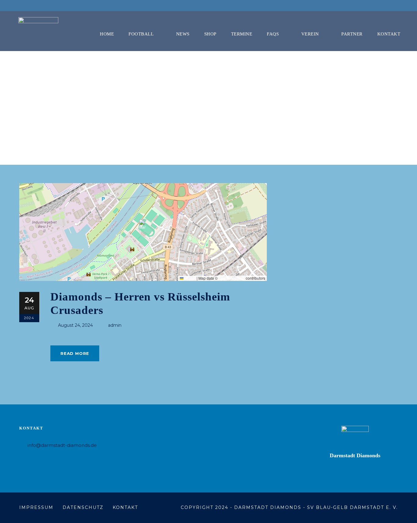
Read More (74, 353)
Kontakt (389, 33)
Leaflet (189, 278)
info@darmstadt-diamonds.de (62, 445)
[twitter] (393, 5)
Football (141, 33)
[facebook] (382, 5)
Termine (241, 33)
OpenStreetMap (232, 278)
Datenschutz (83, 507)
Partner (352, 33)
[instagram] (404, 5)
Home (107, 33)
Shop (210, 33)
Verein (310, 33)
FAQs (273, 33)
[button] (143, 225)
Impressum (36, 507)
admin (114, 325)
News (183, 33)
